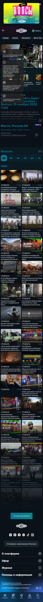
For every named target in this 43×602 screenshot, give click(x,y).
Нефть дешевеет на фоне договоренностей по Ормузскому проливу (31, 393)
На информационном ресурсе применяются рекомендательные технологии (16, 583)
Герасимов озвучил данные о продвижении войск (10, 303)
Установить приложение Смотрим (21, 544)
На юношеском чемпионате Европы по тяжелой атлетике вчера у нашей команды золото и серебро (11, 418)
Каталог (15, 38)
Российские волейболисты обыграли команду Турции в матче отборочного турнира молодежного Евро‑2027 (31, 350)
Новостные (6, 133)
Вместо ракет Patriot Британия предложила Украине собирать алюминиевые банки (30, 508)
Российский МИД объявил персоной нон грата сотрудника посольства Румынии (32, 304)
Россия (26, 130)
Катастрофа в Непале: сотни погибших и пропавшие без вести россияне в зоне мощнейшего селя (9, 259)
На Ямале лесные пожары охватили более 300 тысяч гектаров (11, 371)
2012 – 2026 (17, 130)
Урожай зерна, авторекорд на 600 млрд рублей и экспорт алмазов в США (11, 440)
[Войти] (33, 30)
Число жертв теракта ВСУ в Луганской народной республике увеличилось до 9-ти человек (10, 349)
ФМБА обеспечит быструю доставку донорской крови (32, 280)
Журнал (7, 567)
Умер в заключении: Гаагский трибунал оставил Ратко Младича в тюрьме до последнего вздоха (10, 214)
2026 (10, 166)
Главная (5, 38)
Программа (26, 38)
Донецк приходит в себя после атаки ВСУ (10, 324)
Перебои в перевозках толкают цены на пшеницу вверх (32, 257)
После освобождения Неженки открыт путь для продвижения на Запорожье (31, 440)
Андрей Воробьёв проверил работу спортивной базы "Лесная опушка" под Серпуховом (31, 463)
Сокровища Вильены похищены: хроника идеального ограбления (10, 189)
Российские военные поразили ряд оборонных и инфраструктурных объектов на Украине (31, 326)
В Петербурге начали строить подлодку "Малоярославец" (9, 280)
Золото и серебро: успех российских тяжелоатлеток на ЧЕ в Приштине (10, 485)
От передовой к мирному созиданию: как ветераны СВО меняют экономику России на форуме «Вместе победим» (10, 236)
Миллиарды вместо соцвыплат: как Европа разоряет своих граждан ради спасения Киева (31, 213)
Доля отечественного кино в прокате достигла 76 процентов (10, 507)
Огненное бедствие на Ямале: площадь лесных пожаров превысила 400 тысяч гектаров (31, 235)
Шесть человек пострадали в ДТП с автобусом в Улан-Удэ (9, 462)
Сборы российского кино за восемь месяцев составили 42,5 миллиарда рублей (31, 372)
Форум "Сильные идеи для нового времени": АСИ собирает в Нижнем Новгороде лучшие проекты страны (32, 191)
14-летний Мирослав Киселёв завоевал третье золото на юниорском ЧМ (31, 484)
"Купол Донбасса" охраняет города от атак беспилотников (31, 416)
